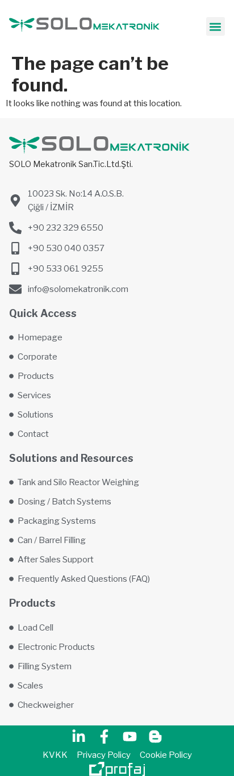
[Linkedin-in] (79, 736)
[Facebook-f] (104, 736)
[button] (215, 26)
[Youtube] (130, 736)
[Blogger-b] (155, 736)
